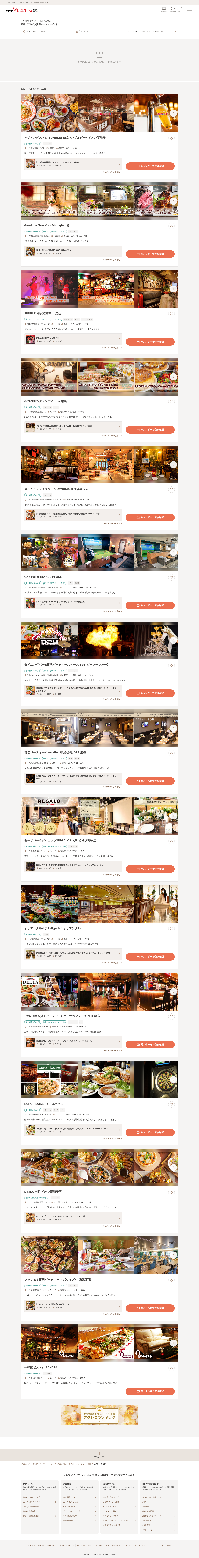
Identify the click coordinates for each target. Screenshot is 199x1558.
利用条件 (50, 1545)
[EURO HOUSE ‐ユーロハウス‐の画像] (99, 1079)
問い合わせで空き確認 (152, 781)
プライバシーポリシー (65, 1545)
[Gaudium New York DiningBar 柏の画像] (99, 201)
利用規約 (41, 1545)
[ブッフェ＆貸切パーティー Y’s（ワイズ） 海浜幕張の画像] (99, 1255)
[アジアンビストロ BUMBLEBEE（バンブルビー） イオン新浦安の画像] (99, 113)
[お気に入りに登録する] (171, 138)
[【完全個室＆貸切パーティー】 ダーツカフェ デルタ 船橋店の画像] (99, 992)
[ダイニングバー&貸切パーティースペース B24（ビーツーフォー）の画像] (99, 640)
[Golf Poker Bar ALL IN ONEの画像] (99, 552)
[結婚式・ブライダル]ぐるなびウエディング (37, 1464)
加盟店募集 (115, 1545)
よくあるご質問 (164, 1545)
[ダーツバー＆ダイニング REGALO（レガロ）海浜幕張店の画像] (99, 816)
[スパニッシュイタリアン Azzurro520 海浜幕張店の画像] (99, 464)
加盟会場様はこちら (101, 1545)
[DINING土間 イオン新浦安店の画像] (99, 1167)
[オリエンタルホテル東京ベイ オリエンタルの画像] (99, 904)
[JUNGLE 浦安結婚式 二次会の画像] (99, 289)
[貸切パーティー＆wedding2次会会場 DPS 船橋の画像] (99, 728)
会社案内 (31, 1545)
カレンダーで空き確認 (152, 166)
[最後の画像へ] (173, 113)
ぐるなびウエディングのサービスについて (139, 1545)
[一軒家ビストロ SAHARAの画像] (99, 1343)
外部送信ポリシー (84, 1545)
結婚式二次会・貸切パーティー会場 (70, 1464)
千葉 (89, 1464)
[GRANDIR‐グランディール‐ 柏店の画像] (99, 377)
